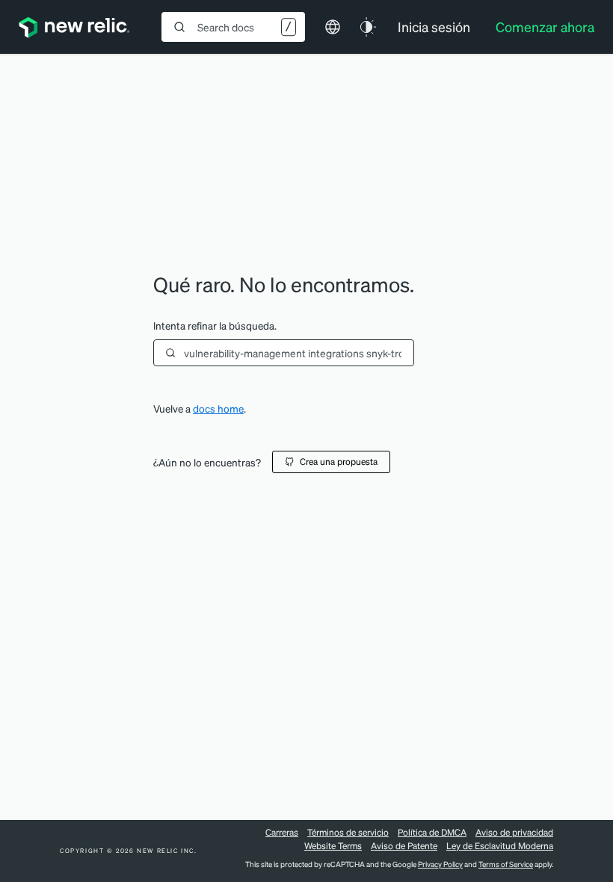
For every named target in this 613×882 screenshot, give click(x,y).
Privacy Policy (440, 864)
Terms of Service (505, 864)
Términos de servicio (348, 832)
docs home (218, 408)
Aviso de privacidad (514, 832)
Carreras (281, 832)
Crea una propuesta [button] (339, 461)
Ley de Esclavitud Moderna (499, 845)
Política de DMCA (432, 832)
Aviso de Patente (404, 845)
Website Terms (333, 845)
